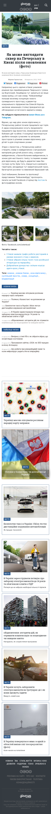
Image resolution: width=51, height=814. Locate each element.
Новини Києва (9, 286)
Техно (30, 764)
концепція (33, 276)
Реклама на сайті (16, 776)
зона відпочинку (38, 273)
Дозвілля (11, 764)
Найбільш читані (11, 330)
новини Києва (22, 273)
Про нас (30, 776)
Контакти (40, 776)
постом (41, 180)
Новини (9, 761)
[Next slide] (45, 233)
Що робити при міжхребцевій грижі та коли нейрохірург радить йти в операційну (23, 350)
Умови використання (21, 779)
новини (10, 273)
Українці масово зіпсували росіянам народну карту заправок (22, 294)
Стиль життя (26, 761)
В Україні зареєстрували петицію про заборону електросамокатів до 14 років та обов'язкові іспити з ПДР (23, 314)
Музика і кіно (40, 761)
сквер (24, 276)
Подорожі (21, 764)
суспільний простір (11, 276)
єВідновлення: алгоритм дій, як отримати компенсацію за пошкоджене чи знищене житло (25, 321)
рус (36, 5)
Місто (5, 46)
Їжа (16, 761)
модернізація (8, 279)
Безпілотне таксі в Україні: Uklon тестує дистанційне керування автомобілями (21, 307)
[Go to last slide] (5, 233)
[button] (9, 233)
